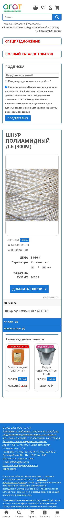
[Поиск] (57, 17)
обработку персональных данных (24, 481)
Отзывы (11, 321)
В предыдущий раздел (49, 30)
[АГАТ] (12, 8)
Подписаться (18, 118)
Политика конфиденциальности (20, 465)
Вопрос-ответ (14, 328)
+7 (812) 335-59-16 (25, 451)
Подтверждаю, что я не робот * (29, 81)
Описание (10, 302)
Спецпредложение (22, 41)
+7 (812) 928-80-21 (46, 451)
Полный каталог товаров (29, 54)
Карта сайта (9, 468)
